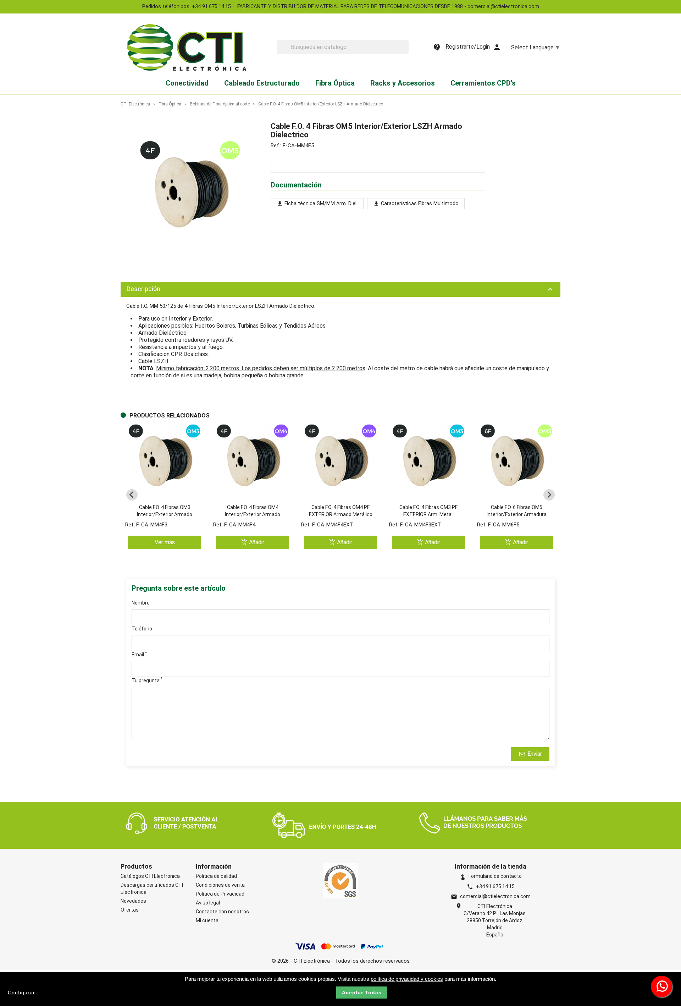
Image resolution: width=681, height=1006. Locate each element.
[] (406, 52)
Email (139, 654)
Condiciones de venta (220, 885)
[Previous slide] (132, 495)
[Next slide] (549, 495)
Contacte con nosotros (222, 911)
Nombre (141, 603)
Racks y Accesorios (402, 83)
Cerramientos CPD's (483, 83)
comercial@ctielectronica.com (495, 896)
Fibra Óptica (335, 83)
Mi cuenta (207, 920)
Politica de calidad (216, 876)
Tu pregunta (147, 680)
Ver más (165, 542)
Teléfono (142, 629)
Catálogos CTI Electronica (150, 876)
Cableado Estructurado (262, 83)
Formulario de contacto (490, 876)
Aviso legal (208, 903)
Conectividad (187, 83)
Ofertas (130, 910)
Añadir (252, 542)
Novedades (133, 901)
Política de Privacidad (220, 894)
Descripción (340, 289)
